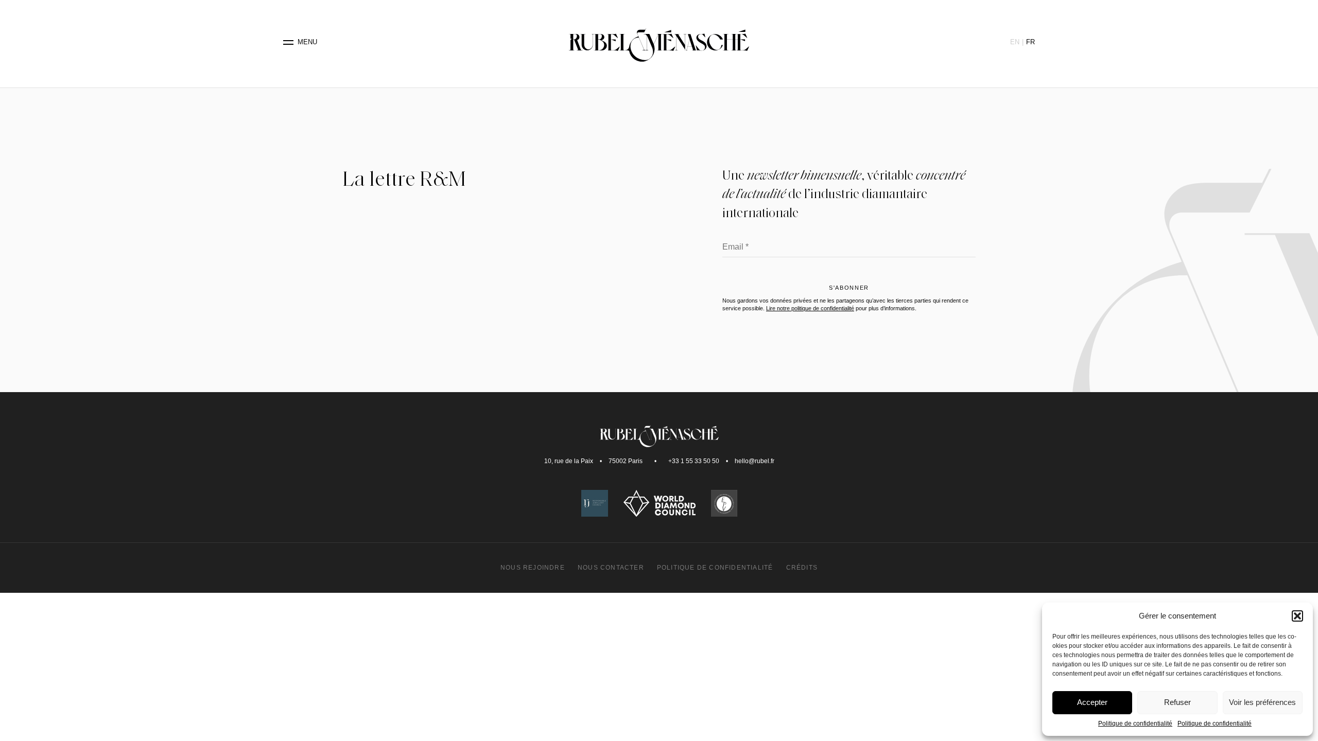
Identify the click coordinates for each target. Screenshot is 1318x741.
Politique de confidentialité (1135, 723)
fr (1030, 42)
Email (735, 247)
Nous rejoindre (532, 567)
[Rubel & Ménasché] (659, 42)
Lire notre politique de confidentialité (810, 308)
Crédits (802, 567)
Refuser (1177, 702)
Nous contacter (611, 567)
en (1014, 42)
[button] (1297, 616)
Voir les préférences (1262, 702)
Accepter (1092, 702)
